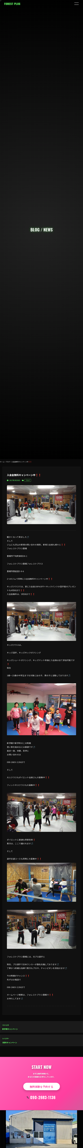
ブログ (28, 480)
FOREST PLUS (12, 4)
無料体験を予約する (41, 1086)
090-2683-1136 (43, 1097)
